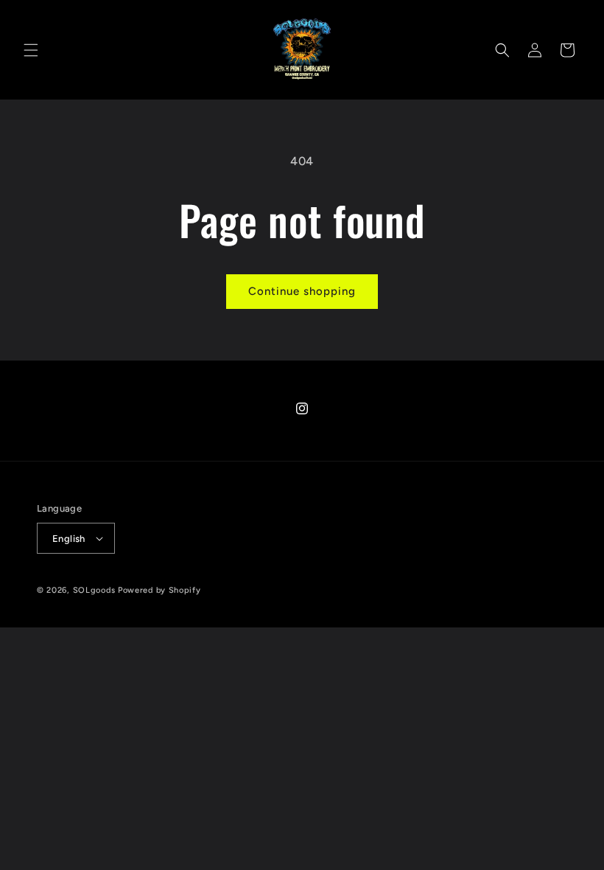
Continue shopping (302, 291)
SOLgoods (94, 590)
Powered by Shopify (159, 590)
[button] (31, 50)
